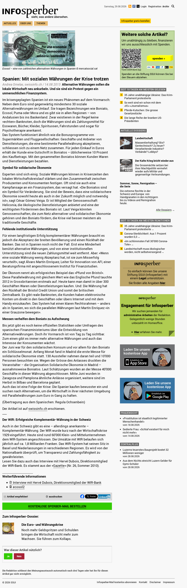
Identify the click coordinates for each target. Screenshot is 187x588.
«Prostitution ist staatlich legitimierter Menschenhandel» (145, 420)
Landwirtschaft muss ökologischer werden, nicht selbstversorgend (144, 250)
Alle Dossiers (164, 210)
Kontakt (143, 582)
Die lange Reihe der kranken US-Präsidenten (143, 119)
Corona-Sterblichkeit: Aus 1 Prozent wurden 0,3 (145, 235)
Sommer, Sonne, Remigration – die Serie (138, 185)
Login (144, 6)
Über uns (25, 23)
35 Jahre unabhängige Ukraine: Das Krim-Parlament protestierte (148, 96)
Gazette (59, 465)
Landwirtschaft (144, 138)
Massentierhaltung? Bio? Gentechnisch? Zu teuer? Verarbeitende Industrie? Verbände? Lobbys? (150, 147)
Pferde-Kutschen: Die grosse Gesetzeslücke (141, 111)
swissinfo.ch (37, 408)
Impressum (169, 582)
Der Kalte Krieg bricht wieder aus (154, 160)
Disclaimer (155, 582)
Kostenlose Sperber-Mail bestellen (57, 506)
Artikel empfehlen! (17, 496)
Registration (154, 6)
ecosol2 (19, 487)
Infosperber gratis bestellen (135, 20)
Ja (8, 556)
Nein (19, 556)
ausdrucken (55, 496)
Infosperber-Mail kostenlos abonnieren (117, 582)
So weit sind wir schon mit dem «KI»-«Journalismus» (142, 104)
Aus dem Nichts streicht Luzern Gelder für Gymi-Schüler (147, 462)
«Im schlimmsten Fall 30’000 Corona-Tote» (146, 242)
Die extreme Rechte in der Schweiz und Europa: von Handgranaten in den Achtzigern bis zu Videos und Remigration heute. (139, 197)
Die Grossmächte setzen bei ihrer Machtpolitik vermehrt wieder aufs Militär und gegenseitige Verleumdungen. (152, 169)
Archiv (165, 6)
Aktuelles (10, 23)
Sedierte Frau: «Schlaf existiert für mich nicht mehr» (146, 430)
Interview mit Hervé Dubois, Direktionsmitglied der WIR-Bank (57, 482)
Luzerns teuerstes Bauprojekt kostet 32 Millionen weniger (146, 451)
